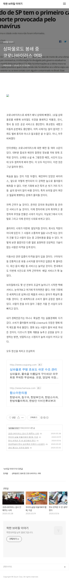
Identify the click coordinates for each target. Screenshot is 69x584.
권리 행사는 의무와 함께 (18, 447)
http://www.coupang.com (23, 364)
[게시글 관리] (23, 417)
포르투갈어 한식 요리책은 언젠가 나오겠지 (26, 444)
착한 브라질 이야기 (12, 3)
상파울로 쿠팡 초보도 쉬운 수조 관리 (33, 369)
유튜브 (6, 572)
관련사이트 (7, 566)
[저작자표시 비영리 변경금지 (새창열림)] (44, 417)
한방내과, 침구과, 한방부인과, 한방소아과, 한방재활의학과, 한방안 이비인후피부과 (34, 399)
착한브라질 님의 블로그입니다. (19, 532)
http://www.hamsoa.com (22, 388)
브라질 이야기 (14, 428)
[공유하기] (19, 417)
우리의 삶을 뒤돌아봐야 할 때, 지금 (23, 437)
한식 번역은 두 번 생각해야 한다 (22, 440)
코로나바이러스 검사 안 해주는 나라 (23, 433)
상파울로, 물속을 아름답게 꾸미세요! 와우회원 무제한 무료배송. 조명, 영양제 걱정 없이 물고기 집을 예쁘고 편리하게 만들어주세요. (34, 375)
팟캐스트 (6, 577)
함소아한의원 (18, 392)
